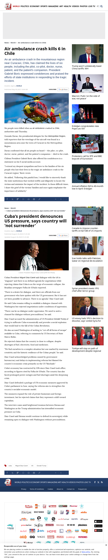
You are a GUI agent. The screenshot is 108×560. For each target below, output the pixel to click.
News (6, 43)
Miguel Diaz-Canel (21, 469)
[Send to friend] (34, 202)
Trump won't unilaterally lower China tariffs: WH (87, 67)
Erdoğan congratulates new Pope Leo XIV (85, 127)
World (13, 43)
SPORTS (43, 6)
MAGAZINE (53, 6)
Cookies (50, 492)
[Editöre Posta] (39, 202)
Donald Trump (41, 469)
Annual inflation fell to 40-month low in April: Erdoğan (87, 187)
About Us (60, 492)
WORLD (16, 6)
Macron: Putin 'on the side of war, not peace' (86, 97)
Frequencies (82, 492)
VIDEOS (75, 6)
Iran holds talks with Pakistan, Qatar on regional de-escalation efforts (87, 263)
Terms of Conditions (37, 492)
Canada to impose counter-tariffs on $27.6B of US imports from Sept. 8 (87, 233)
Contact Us (70, 492)
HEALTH (67, 6)
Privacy (23, 492)
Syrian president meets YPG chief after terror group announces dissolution (85, 293)
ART (61, 6)
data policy (86, 552)
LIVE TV (91, 6)
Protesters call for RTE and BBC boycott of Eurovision (87, 157)
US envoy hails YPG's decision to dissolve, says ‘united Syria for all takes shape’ (87, 323)
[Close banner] (106, 545)
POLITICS (25, 6)
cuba (10, 469)
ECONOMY (35, 6)
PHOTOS (83, 6)
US (32, 469)
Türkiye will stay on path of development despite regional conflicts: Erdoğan (86, 353)
